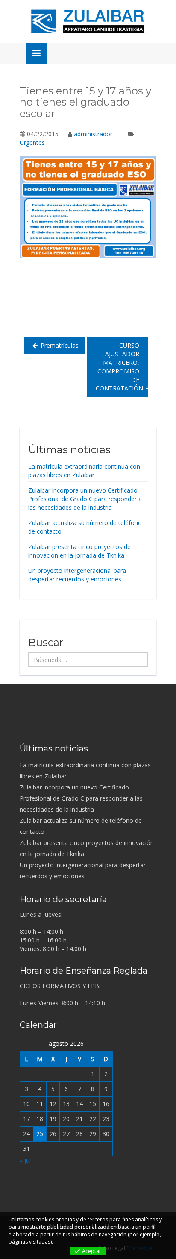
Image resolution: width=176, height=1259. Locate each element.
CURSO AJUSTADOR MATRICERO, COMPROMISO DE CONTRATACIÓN (119, 366)
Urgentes (32, 142)
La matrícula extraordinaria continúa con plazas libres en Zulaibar (84, 470)
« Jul (25, 1160)
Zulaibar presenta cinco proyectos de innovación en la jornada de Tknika (79, 551)
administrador (93, 134)
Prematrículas (60, 345)
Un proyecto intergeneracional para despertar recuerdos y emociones (77, 574)
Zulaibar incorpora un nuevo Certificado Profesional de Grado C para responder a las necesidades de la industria (85, 498)
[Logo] (88, 21)
